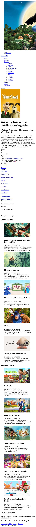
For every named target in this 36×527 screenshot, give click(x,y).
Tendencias (7, 85)
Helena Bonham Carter (7, 177)
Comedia (10, 65)
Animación (11, 73)
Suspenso (10, 77)
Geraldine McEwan (6, 199)
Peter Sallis (4, 171)
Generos (6, 62)
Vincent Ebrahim (5, 196)
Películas (6, 60)
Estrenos (6, 82)
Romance (10, 69)
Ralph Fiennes (5, 174)
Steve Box (3, 165)
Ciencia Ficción (12, 68)
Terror (9, 66)
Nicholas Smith (5, 183)
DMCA (10, 524)
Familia (10, 76)
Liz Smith (3, 186)
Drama (9, 74)
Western (10, 79)
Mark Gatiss (4, 193)
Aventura (10, 80)
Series (6, 84)
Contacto (20, 524)
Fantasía (10, 71)
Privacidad (4, 524)
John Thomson (5, 190)
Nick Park (3, 168)
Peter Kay (3, 180)
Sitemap (15, 524)
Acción (10, 63)
